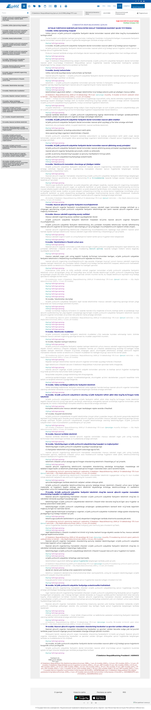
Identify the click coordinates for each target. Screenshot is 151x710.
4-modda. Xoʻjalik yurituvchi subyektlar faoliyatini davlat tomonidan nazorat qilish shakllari (15, 45)
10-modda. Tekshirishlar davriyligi (13, 85)
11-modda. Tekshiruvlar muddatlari (13, 91)
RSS (124, 692)
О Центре (58, 692)
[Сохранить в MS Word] (55, 6)
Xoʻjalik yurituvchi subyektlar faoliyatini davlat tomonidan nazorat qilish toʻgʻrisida (15, 19)
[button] (15, 19)
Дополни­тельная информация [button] (121, 13)
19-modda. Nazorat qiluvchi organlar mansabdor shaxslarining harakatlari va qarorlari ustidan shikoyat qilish (14, 155)
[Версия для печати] (66, 6)
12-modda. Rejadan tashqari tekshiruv (15, 96)
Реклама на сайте (104, 692)
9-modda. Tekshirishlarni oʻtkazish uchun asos (13, 79)
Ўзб (114, 6)
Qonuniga (100, 95)
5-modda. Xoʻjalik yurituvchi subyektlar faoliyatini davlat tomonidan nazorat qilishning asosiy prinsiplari (15, 53)
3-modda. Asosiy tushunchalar (12, 38)
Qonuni (105, 198)
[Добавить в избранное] (29, 6)
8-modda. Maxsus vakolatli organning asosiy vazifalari (15, 73)
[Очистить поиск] (28, 13)
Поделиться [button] (143, 13)
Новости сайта (79, 692)
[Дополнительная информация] (60, 6)
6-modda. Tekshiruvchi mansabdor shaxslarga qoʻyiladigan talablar (14, 60)
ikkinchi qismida (96, 249)
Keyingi (48, 43)
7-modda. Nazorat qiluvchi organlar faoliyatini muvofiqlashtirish (14, 66)
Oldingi (48, 90)
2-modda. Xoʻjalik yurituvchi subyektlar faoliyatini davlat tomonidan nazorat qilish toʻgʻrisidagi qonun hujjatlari (15, 32)
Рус (104, 6)
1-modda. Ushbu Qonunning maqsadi (15, 25)
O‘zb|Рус (126, 6)
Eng (109, 6)
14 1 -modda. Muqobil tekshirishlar (13, 117)
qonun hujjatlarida (80, 561)
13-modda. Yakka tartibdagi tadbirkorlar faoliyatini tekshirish (13, 101)
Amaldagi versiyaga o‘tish (131, 23)
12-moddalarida (98, 178)
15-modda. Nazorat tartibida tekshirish (15, 122)
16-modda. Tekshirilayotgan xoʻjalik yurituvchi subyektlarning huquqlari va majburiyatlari (15, 129)
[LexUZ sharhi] (39, 6)
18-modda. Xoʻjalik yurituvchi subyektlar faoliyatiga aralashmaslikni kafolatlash (15, 147)
